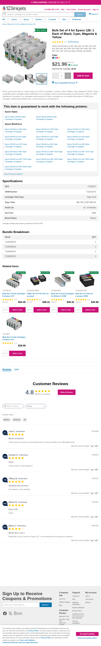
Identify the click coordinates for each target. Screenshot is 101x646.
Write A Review (66, 392)
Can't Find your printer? (13, 174)
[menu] (50, 20)
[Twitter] (10, 615)
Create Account (84, 9)
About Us (62, 599)
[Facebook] (5, 615)
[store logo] (14, 8)
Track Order (71, 9)
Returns (88, 602)
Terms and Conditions (27, 640)
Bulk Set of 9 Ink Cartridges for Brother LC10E (62, 295)
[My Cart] (94, 14)
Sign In (96, 9)
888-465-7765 (53, 9)
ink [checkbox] (25, 420)
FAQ (62, 9)
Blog (60, 605)
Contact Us (76, 596)
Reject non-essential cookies (87, 638)
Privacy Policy (77, 611)
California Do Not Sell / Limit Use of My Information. (20, 642)
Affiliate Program (64, 602)
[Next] (69, 3)
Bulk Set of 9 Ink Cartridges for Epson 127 (13, 295)
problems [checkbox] (16, 420)
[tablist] (50, 369)
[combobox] (44, 14)
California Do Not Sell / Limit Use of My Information (78, 616)
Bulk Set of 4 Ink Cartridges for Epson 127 (13, 338)
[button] (4, 79)
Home (4, 24)
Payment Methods (78, 608)
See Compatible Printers (65, 83)
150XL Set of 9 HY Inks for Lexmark (38, 295)
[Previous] (31, 3)
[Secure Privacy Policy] (18, 615)
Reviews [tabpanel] (6, 369)
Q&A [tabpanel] (16, 369)
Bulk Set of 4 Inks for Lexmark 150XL (84, 295)
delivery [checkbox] (7, 420)
